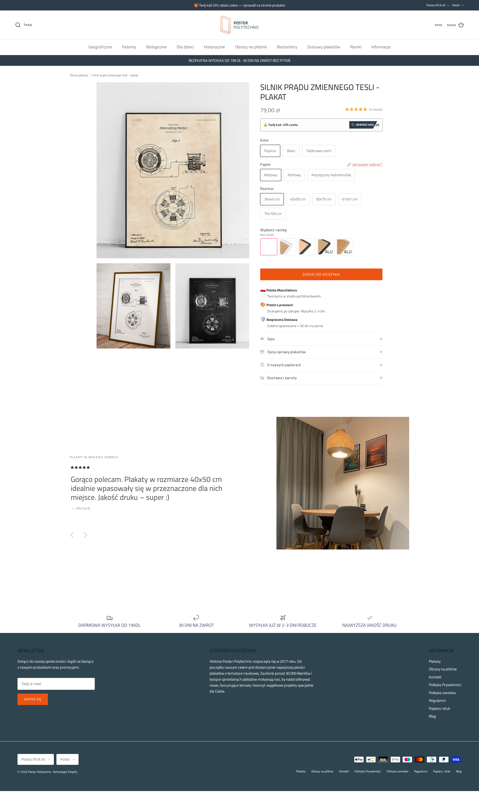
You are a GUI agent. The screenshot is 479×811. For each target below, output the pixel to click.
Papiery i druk (439, 708)
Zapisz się (32, 699)
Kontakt (435, 677)
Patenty (129, 47)
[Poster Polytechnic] (239, 24)
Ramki (355, 47)
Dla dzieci (185, 47)
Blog (432, 716)
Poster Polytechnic (39, 771)
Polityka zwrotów (442, 693)
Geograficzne (100, 47)
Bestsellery (287, 47)
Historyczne (214, 47)
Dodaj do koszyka (321, 274)
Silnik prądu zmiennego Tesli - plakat (115, 75)
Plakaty (435, 661)
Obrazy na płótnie (251, 47)
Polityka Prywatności (445, 685)
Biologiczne (156, 47)
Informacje (381, 47)
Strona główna (79, 75)
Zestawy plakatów (323, 47)
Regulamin (437, 700)
